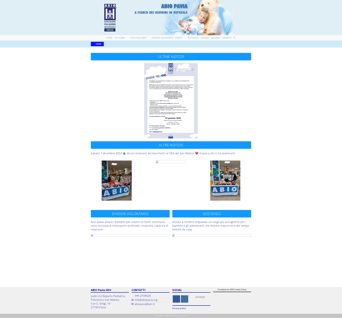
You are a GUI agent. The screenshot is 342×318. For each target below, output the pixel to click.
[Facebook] (176, 299)
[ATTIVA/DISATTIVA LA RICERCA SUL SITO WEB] (234, 37)
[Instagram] (184, 299)
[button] (97, 44)
